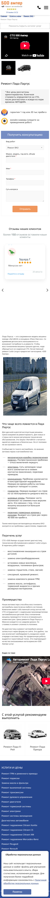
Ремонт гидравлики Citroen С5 (17, 830)
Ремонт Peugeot (10, 844)
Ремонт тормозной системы (16, 806)
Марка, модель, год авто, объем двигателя (20, 155)
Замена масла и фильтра (15, 783)
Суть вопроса (12, 189)
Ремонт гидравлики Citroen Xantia (19, 825)
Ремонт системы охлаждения (17, 816)
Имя (8, 168)
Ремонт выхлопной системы (16, 787)
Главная (4, 16)
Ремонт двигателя (11, 801)
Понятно (17, 892)
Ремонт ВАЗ (28, 16)
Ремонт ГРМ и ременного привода (20, 773)
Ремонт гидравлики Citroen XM (18, 834)
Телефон (10, 179)
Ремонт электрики (11, 811)
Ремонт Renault (10, 848)
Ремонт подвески (11, 778)
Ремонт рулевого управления (17, 797)
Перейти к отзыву (16, 274)
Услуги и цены (15, 16)
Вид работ (10, 141)
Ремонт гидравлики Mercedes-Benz (20, 839)
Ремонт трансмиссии (12, 792)
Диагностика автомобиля (15, 820)
